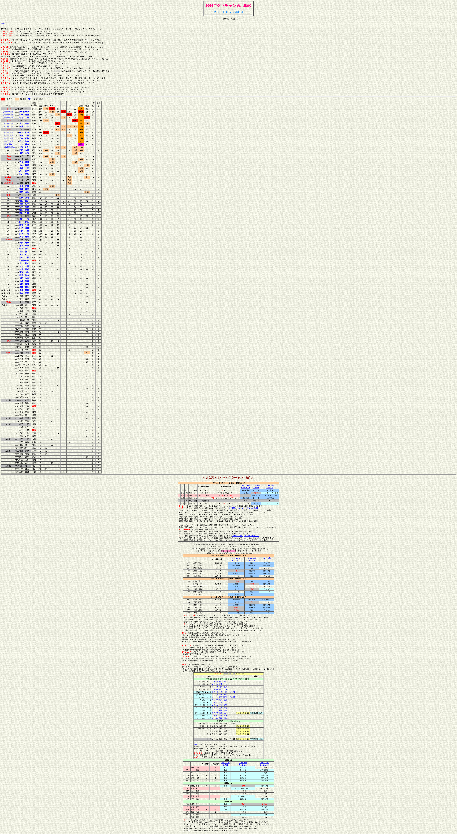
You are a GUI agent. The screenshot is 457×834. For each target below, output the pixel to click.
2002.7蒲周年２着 (233, 508)
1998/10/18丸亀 (237, 536)
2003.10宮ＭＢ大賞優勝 (250, 508)
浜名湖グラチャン (229, 674)
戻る (3, 23)
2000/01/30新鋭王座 (251, 536)
